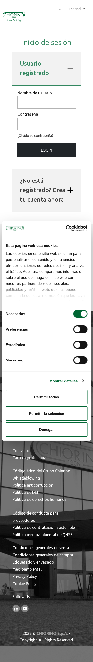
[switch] (80, 329)
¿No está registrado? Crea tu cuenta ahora (42, 190)
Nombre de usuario (34, 93)
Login (46, 150)
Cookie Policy (24, 583)
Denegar (46, 429)
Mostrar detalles (63, 381)
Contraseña (27, 114)
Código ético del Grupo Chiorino (41, 471)
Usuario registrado (34, 68)
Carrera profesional (29, 457)
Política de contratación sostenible (43, 527)
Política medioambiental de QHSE (42, 534)
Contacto (20, 450)
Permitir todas (46, 397)
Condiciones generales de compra (42, 555)
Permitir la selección (46, 413)
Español (75, 9)
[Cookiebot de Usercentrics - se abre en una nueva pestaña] (66, 228)
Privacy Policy (24, 576)
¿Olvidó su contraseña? (35, 136)
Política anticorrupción (32, 485)
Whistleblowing (26, 478)
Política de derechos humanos (39, 499)
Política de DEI (25, 492)
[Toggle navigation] (80, 24)
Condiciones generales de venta (40, 547)
